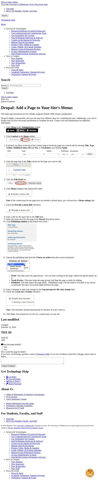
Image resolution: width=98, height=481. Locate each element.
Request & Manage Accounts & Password (28, 434)
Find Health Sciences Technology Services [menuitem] (28, 54)
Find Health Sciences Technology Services (28, 457)
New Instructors (17, 464)
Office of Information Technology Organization (25, 394)
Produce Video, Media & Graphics (25, 448)
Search (4, 16)
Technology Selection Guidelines (19, 406)
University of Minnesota (25, 425)
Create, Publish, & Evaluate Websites (26, 450)
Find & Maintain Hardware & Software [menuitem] (27, 38)
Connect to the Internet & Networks (25, 443)
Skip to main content (9, 2)
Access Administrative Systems (23, 455)
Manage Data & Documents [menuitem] (22, 42)
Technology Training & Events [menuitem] (23, 74)
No (5, 349)
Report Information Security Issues (20, 403)
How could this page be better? (13, 352)
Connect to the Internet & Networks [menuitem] (25, 40)
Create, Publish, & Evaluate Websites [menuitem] (26, 47)
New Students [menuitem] (17, 58)
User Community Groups (16, 399)
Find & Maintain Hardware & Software (27, 441)
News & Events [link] (12, 67)
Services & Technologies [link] (16, 29)
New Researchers (18, 466)
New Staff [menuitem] (15, 65)
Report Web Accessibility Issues (32, 428)
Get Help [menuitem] (10, 92)
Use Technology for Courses (22, 439)
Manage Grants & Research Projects (25, 453)
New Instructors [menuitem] (17, 61)
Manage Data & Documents (22, 446)
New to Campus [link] (12, 56)
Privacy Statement (14, 428)
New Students (17, 462)
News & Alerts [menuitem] (17, 70)
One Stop (10, 9)
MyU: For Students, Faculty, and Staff (21, 11)
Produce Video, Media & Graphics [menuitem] (25, 45)
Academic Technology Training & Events (28, 475)
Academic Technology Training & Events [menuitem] (28, 72)
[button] (90, 473)
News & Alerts (17, 473)
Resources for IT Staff (15, 408)
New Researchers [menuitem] (18, 63)
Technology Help (8, 20)
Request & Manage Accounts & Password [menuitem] (28, 31)
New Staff (15, 469)
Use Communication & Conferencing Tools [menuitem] (28, 33)
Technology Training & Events (23, 478)
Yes (5, 347)
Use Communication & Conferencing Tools (28, 437)
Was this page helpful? (12, 344)
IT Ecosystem (11, 397)
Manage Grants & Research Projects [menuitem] (25, 49)
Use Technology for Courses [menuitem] (22, 35)
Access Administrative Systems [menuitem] (23, 51)
